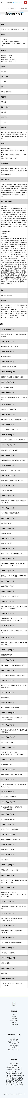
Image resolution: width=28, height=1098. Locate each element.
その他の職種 (14, 1024)
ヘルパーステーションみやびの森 (14, 1085)
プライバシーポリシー (14, 1049)
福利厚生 (14, 1044)
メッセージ (14, 1038)
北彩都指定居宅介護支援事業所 (14, 1079)
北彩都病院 (14, 1065)
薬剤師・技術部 (14, 1020)
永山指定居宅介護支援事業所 (14, 1081)
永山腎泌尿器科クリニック (14, 1067)
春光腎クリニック (14, 1071)
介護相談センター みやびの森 (14, 1083)
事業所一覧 (14, 1059)
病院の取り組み (14, 1046)
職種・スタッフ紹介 (14, 1042)
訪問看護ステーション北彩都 (14, 1077)
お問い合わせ (14, 1047)
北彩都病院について (14, 1034)
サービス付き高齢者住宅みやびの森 (14, 1075)
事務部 (14, 1022)
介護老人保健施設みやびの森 (14, 1073)
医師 (14, 1014)
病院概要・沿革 (14, 1040)
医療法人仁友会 (14, 1063)
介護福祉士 (14, 1018)
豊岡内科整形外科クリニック (14, 1069)
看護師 (14, 1016)
